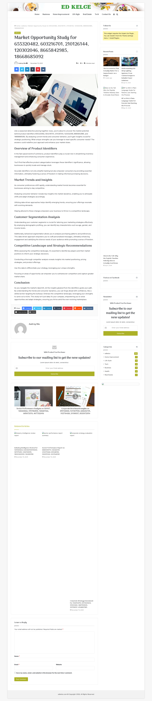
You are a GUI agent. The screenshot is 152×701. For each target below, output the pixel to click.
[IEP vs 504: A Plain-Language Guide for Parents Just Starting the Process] (130, 91)
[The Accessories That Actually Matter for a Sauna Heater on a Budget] (111, 61)
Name (17, 656)
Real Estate (87, 14)
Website (59, 664)
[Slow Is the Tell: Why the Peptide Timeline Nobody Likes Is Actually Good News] (111, 170)
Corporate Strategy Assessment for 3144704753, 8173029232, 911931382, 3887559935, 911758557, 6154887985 (81, 604)
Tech (97, 14)
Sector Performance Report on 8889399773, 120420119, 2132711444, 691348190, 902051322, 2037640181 (53, 451)
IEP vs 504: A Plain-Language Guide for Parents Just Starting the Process (129, 102)
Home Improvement (61, 14)
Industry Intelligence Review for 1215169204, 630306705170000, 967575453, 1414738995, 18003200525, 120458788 (26, 451)
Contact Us (106, 14)
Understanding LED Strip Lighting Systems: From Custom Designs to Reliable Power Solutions (128, 74)
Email (16, 664)
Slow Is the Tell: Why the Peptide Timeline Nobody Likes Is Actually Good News (110, 259)
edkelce (24, 26)
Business (46, 14)
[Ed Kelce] (76, 7)
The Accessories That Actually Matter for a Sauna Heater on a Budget (111, 72)
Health (107, 371)
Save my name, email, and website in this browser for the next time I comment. (44, 673)
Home (37, 14)
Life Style (76, 14)
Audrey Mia (22, 63)
